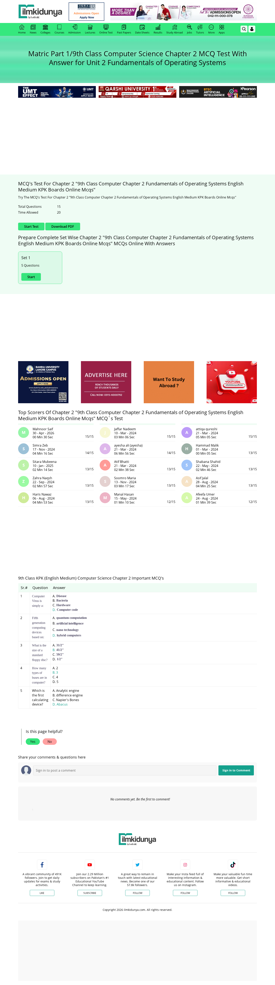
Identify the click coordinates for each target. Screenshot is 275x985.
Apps (222, 32)
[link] (86, 11)
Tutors (200, 32)
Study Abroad (174, 32)
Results (158, 32)
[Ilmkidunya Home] (40, 11)
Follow (137, 893)
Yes (32, 741)
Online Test (106, 32)
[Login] (251, 29)
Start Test (31, 226)
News (33, 32)
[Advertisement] (137, 129)
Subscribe (89, 893)
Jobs (189, 32)
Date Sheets (142, 32)
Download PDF (62, 226)
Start (31, 277)
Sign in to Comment (236, 770)
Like (42, 893)
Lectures (90, 32)
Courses (59, 32)
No (50, 741)
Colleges (45, 32)
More (211, 32)
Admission (74, 32)
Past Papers (124, 32)
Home (22, 32)
